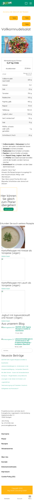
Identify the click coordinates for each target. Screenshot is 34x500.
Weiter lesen (5, 256)
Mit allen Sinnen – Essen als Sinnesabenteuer (15, 372)
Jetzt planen (8, 209)
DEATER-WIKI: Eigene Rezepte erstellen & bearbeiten (23, 329)
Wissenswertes (7, 449)
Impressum (5, 472)
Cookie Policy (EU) (8, 477)
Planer (3, 439)
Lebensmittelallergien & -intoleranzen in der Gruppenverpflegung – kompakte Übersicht (23, 341)
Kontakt (4, 462)
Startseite (5, 434)
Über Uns (4, 457)
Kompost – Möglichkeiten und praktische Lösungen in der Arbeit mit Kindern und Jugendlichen (14, 379)
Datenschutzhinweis (8, 467)
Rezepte (4, 444)
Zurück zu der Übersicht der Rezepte (15, 12)
